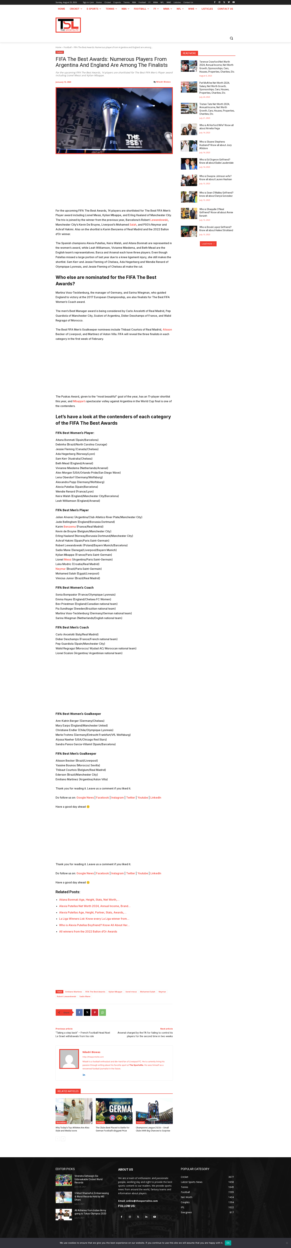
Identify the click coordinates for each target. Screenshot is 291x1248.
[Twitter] (138, 1217)
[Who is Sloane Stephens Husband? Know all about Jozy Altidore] (189, 146)
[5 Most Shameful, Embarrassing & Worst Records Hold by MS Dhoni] (64, 1197)
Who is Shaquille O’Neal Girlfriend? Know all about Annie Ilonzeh (216, 212)
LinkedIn (155, 797)
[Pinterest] (94, 1012)
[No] (286, 1243)
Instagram (117, 797)
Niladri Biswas (163, 81)
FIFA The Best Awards (95, 991)
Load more (207, 243)
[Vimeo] (229, 2)
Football (68, 47)
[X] (224, 2)
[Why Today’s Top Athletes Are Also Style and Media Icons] (74, 1111)
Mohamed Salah (147, 991)
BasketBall (61, 1122)
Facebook (102, 797)
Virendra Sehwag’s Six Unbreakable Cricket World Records (89, 1179)
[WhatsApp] (102, 1012)
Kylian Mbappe (115, 991)
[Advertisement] (114, 183)
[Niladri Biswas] (69, 1063)
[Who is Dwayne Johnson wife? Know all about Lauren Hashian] (189, 180)
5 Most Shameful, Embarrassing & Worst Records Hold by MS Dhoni (92, 1196)
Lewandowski (159, 220)
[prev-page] (58, 1139)
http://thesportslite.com (93, 1057)
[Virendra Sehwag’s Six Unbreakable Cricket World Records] (64, 1180)
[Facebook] (215, 2)
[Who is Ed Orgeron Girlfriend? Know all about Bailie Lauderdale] (189, 164)
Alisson (167, 329)
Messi (67, 559)
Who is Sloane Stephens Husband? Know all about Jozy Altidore (215, 145)
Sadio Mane (84, 996)
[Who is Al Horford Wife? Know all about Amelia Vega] (189, 129)
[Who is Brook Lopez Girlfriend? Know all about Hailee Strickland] (189, 231)
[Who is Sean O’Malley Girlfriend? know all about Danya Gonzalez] (189, 197)
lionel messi (131, 991)
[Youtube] (233, 2)
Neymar (61, 568)
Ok (228, 1242)
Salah (133, 224)
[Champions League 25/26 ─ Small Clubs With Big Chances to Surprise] (154, 1111)
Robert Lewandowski (66, 996)
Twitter (130, 797)
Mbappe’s (79, 401)
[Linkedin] (84, 1074)
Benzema (70, 526)
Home (58, 47)
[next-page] (63, 1139)
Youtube (142, 797)
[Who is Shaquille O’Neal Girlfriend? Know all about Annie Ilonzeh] (189, 213)
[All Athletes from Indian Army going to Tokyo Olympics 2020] (64, 1214)
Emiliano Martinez (73, 991)
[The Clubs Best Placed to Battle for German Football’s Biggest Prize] (114, 1111)
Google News (85, 797)
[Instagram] (219, 2)
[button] (231, 38)
